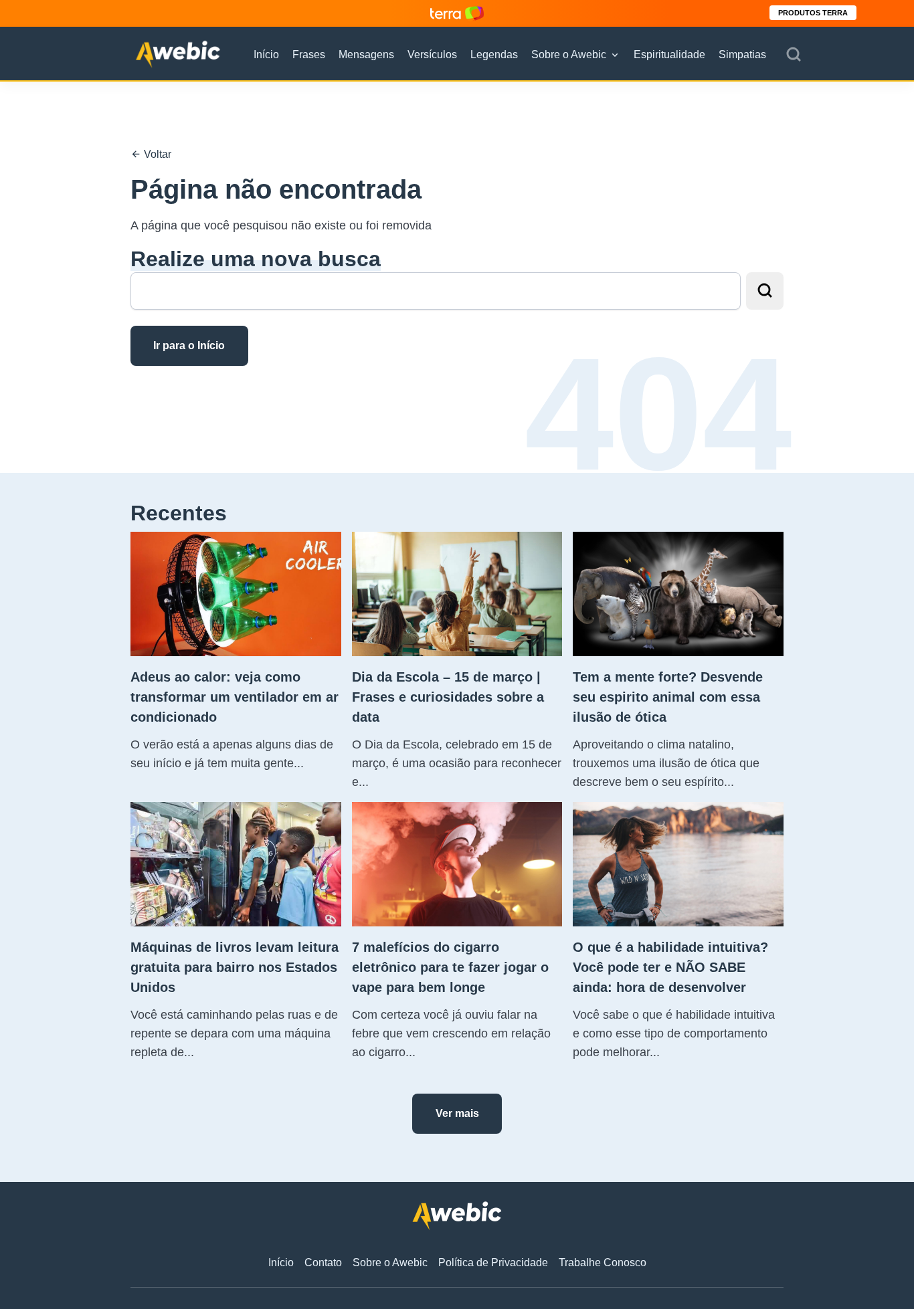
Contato (323, 1262)
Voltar (156, 154)
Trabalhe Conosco (602, 1262)
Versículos (432, 54)
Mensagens (366, 54)
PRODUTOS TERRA (813, 13)
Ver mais (457, 1113)
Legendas (494, 54)
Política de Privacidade (493, 1262)
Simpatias (742, 54)
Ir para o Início (189, 345)
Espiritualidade (669, 54)
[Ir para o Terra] (457, 13)
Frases (308, 54)
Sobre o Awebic (568, 54)
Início (266, 54)
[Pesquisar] (793, 54)
